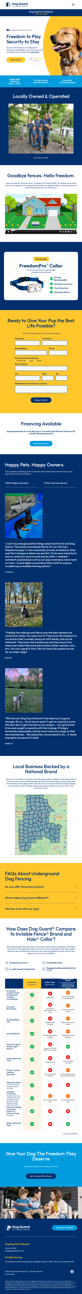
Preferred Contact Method (26, 358)
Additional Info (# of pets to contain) (31, 384)
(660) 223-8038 (41, 14)
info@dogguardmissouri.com (14, 1251)
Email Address (21, 348)
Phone (51, 348)
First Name (19, 339)
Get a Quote (15, 60)
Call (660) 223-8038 (64, 1228)
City (16, 374)
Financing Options (41, 443)
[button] (73, 4)
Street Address (21, 364)
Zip (57, 374)
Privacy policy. (10, 1274)
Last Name (46, 339)
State (44, 374)
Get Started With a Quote (41, 1176)
